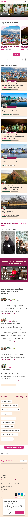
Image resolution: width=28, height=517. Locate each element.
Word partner (3, 477)
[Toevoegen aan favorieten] (25, 69)
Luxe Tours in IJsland (7, 439)
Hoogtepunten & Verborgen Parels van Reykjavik (11, 111)
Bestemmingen (4, 473)
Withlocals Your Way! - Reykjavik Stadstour (12, 85)
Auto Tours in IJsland (7, 426)
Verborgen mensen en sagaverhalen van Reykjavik (12, 188)
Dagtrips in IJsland (6, 414)
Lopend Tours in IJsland (8, 422)
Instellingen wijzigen (9, 513)
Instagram (3, 495)
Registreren (20, 1)
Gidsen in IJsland (6, 401)
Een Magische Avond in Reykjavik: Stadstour (13, 136)
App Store (17, 481)
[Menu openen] (26, 2)
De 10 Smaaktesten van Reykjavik (10, 161)
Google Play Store (18, 483)
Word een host (4, 489)
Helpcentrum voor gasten (20, 468)
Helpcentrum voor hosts (5, 481)
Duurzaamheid (4, 471)
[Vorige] (23, 59)
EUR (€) (22, 460)
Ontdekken (16, 54)
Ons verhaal (3, 468)
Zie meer (8, 250)
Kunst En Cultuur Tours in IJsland (10, 409)
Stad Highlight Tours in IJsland (9, 405)
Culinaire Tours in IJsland (8, 418)
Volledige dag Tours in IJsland (9, 434)
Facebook (3, 493)
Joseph (13, 299)
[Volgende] (25, 59)
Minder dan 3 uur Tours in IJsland (10, 430)
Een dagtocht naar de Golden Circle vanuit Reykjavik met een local (12, 213)
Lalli (12, 366)
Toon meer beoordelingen (8, 384)
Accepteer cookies (19, 512)
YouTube (2, 497)
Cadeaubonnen (4, 475)
